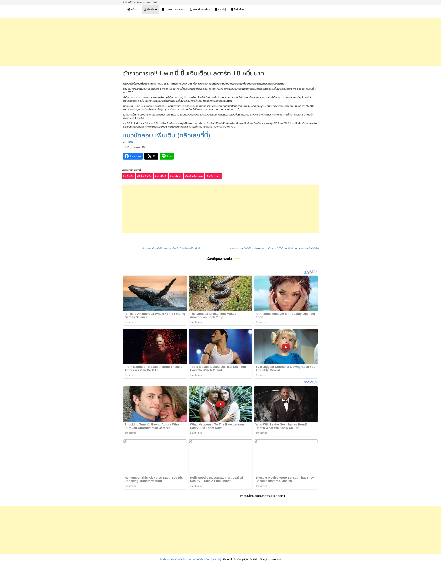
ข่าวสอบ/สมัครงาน (174, 9)
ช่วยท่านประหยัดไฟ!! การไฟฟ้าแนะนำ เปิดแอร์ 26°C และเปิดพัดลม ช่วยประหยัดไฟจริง (274, 248)
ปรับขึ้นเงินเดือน (144, 176)
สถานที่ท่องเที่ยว (201, 9)
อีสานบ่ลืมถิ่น (161, 176)
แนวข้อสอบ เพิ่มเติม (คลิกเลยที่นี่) (166, 135)
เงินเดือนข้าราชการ (194, 176)
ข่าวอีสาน (151, 9)
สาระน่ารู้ (221, 9)
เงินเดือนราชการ (213, 176)
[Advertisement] (220, 42)
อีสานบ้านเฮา (176, 176)
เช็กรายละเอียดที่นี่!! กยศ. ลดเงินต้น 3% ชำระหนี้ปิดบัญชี (171, 248)
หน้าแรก (134, 9)
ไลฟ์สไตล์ (238, 9)
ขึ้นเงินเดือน (128, 176)
